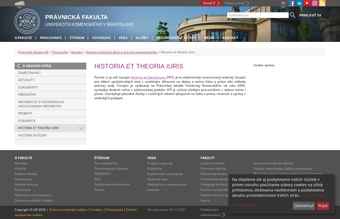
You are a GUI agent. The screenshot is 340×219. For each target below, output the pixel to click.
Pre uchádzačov (106, 163)
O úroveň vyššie (37, 66)
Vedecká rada (157, 179)
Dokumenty (28, 87)
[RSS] (322, 3)
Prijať (323, 205)
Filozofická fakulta (214, 174)
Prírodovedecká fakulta (218, 179)
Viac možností (244, 204)
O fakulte (23, 38)
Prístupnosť (114, 209)
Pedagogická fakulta (215, 184)
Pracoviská (51, 38)
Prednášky (27, 94)
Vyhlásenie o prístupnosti (33, 195)
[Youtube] (307, 3)
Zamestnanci (29, 73)
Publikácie (27, 121)
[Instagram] (315, 3)
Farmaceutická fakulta (217, 189)
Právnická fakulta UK (33, 52)
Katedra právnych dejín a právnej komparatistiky (121, 52)
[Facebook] (291, 3)
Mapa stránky (235, 3)
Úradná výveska (26, 184)
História (20, 168)
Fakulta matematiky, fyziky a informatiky (283, 168)
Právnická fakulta (213, 168)
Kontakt (230, 38)
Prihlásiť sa (310, 15)
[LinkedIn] (299, 3)
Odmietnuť (303, 205)
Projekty (25, 113)
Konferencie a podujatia (164, 174)
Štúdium (77, 38)
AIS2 (97, 179)
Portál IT (209, 3)
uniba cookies (313, 195)
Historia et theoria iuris (38, 128)
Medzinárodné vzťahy (176, 38)
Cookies (97, 209)
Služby (142, 38)
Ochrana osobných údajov (34, 200)
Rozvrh (99, 189)
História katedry (32, 135)
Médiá (209, 38)
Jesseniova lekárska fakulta (274, 163)
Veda (123, 38)
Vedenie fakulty (26, 174)
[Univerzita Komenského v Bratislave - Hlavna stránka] (27, 20)
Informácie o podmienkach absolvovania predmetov (41, 104)
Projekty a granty (159, 163)
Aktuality (26, 80)
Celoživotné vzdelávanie (112, 184)
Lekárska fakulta (213, 163)
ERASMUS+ (102, 174)
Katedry (77, 52)
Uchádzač (101, 38)
